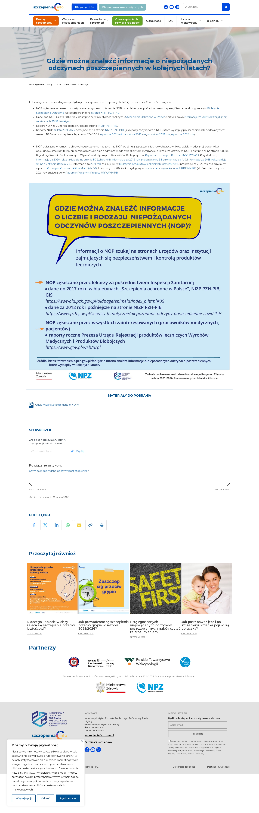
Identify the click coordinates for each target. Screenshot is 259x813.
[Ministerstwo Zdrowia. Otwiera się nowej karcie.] (110, 687)
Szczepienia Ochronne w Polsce (145, 117)
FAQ (171, 21)
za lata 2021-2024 (64, 130)
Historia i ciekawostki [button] (188, 20)
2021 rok (95, 164)
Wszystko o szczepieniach (73, 20)
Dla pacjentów (85, 7)
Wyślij (80, 451)
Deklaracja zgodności (184, 766)
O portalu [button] (213, 21)
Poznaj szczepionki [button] (44, 20)
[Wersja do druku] (102, 525)
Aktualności (154, 21)
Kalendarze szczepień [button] (98, 20)
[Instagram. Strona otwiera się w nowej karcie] (177, 7)
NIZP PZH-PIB (107, 125)
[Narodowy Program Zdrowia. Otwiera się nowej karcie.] (150, 687)
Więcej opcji (24, 798)
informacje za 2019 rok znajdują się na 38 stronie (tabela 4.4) (149, 159)
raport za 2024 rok (182, 134)
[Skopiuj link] (90, 525)
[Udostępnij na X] (45, 525)
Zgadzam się (68, 798)
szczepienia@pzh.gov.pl (99, 735)
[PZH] (53, 718)
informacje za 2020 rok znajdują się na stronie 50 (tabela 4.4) (73, 159)
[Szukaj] (226, 7)
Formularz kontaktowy (98, 742)
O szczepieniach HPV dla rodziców (127, 20)
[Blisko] (82, 741)
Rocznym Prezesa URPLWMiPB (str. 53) (72, 168)
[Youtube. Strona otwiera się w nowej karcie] (171, 7)
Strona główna (36, 84)
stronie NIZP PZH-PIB (105, 112)
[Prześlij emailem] (79, 525)
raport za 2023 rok (158, 134)
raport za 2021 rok (111, 134)
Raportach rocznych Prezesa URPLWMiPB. (172, 155)
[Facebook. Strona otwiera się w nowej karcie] (166, 7)
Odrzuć (45, 798)
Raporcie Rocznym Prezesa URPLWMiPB (91, 172)
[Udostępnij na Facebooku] (34, 525)
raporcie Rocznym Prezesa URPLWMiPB (170, 168)
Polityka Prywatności (218, 766)
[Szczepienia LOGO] (53, 735)
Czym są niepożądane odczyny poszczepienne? (59, 470)
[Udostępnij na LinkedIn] (56, 525)
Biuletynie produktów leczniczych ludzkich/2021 (148, 164)
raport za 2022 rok (135, 134)
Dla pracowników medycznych (122, 7)
